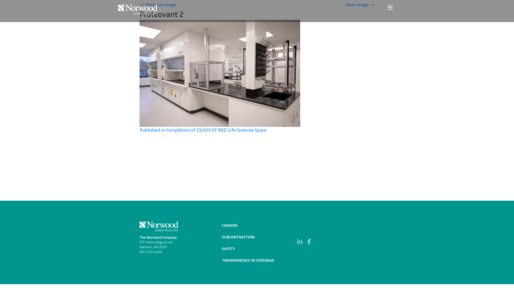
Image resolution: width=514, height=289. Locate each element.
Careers (230, 225)
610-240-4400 (151, 251)
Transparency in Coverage (248, 260)
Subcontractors (238, 236)
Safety (228, 248)
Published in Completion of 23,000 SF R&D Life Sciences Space (203, 130)
